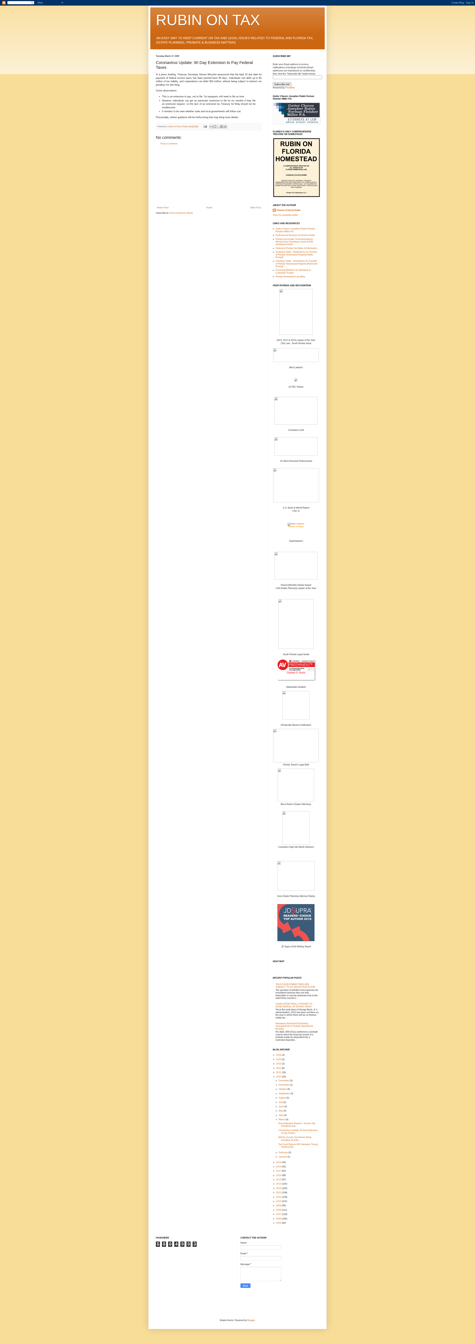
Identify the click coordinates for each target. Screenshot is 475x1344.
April (281, 1115)
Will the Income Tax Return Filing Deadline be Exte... (294, 1138)
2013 (279, 1188)
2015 (279, 1179)
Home (209, 207)
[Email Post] (205, 126)
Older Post (255, 207)
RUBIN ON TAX (208, 20)
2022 (279, 1068)
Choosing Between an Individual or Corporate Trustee (293, 271)
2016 (279, 1175)
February (283, 1152)
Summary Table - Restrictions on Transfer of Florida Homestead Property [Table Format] (296, 255)
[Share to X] (218, 126)
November (284, 1085)
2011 (279, 1197)
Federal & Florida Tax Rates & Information (296, 248)
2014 (279, 1184)
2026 (279, 1055)
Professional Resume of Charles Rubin (295, 235)
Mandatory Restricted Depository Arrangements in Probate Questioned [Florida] (294, 1026)
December (284, 1080)
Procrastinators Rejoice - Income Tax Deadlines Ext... (296, 1124)
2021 (279, 1072)
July (281, 1102)
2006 (279, 1218)
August (282, 1098)
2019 (279, 1162)
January (283, 1156)
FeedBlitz (290, 87)
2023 (279, 1063)
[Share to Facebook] (222, 126)
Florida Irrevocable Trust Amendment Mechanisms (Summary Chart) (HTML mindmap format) (295, 242)
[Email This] (211, 126)
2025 (279, 1059)
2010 (279, 1201)
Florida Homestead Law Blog (290, 276)
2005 (279, 1223)
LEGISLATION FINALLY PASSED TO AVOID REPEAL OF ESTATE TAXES (294, 1005)
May (281, 1110)
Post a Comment (168, 143)
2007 (279, 1214)
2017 (279, 1171)
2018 (279, 1166)
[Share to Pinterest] (225, 126)
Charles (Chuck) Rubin (288, 210)
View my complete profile (285, 215)
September (284, 1093)
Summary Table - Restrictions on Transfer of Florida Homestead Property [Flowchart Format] (296, 264)
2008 (279, 1210)
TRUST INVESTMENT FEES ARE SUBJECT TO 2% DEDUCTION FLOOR (295, 985)
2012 (279, 1192)
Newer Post (162, 207)
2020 (279, 1076)
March (282, 1119)
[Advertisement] (209, 176)
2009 (279, 1205)
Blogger (251, 1320)
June (281, 1106)
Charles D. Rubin (296, 527)
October (283, 1089)
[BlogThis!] (215, 126)
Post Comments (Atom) (181, 213)
